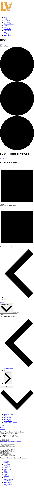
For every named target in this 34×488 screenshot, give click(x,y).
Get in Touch (7, 35)
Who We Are (7, 29)
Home (5, 17)
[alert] (17, 186)
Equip (5, 474)
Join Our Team (8, 484)
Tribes (5, 27)
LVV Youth (7, 22)
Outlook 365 (7, 417)
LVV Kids (7, 20)
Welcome (6, 461)
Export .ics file (8, 421)
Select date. (16, 312)
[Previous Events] (19, 297)
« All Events (3, 158)
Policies (6, 485)
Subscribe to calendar (6, 386)
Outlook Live (7, 419)
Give (5, 32)
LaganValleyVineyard (2, 427)
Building (6, 476)
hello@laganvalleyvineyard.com (11, 441)
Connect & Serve (9, 24)
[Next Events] (4, 299)
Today (2, 302)
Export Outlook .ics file (10, 422)
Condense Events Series (9, 316)
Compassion (7, 30)
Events (6, 25)
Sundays (6, 19)
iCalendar (6, 416)
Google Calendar (8, 414)
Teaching (6, 34)
